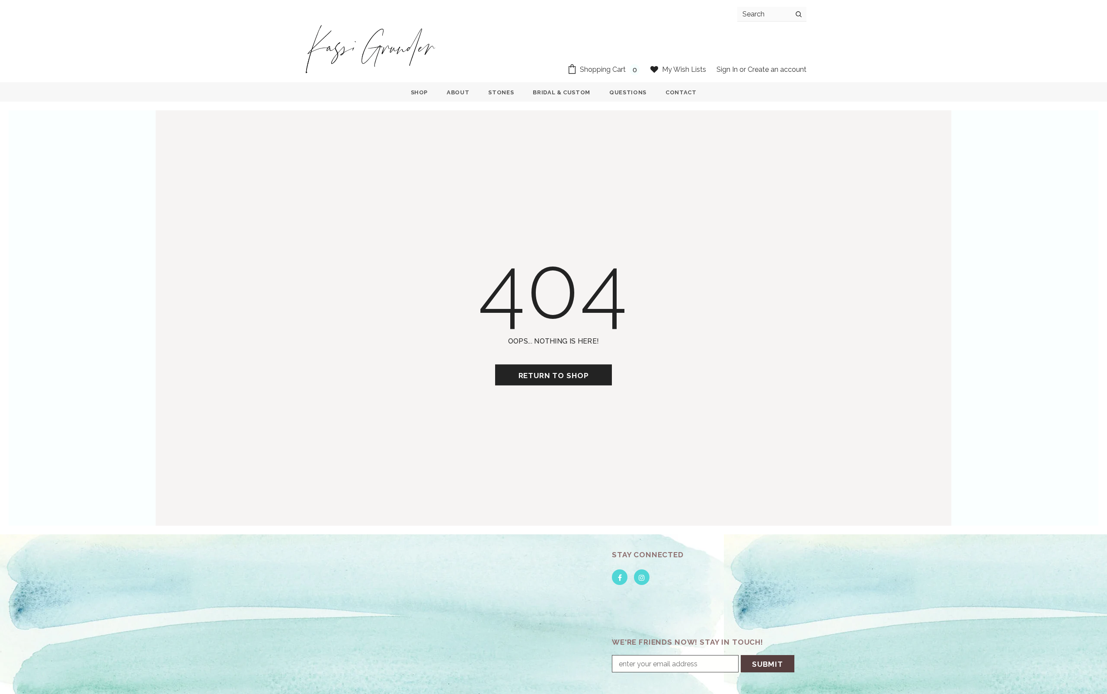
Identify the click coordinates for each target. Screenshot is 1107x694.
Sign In (728, 69)
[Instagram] (641, 577)
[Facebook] (619, 577)
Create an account (777, 69)
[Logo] (371, 49)
